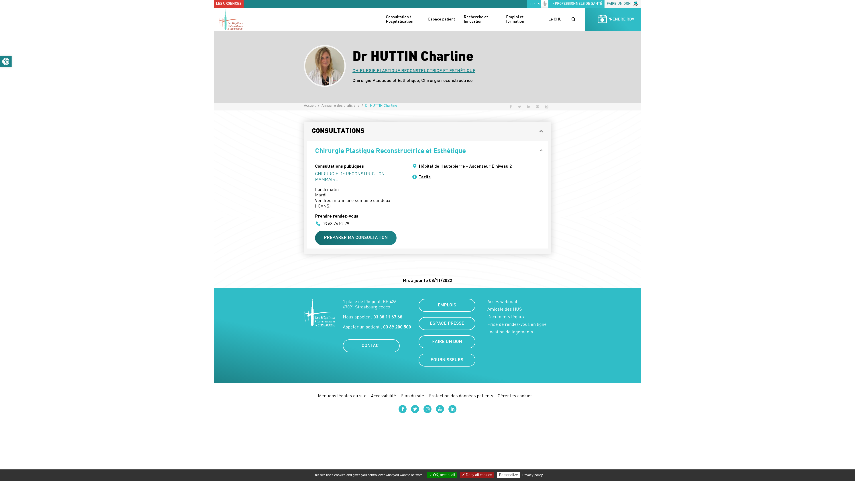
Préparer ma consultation (356, 238)
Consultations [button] (338, 131)
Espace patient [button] (441, 19)
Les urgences (228, 4)
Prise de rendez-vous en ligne (517, 324)
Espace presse (447, 324)
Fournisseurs (447, 360)
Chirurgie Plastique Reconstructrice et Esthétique (413, 71)
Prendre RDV (620, 19)
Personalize (508, 475)
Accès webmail (502, 301)
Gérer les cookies (515, 395)
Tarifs (425, 177)
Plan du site (412, 395)
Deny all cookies (478, 475)
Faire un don (619, 4)
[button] (6, 61)
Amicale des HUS (504, 309)
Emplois (447, 305)
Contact (371, 346)
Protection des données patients (461, 395)
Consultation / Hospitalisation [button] (399, 19)
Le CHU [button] (555, 19)
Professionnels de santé (578, 4)
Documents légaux (506, 316)
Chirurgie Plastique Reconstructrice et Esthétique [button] (390, 150)
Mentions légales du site (342, 395)
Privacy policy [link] (532, 475)
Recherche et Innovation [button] (476, 19)
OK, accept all (443, 475)
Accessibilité (383, 395)
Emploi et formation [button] (515, 19)
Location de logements (510, 331)
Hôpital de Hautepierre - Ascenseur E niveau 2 (465, 167)
